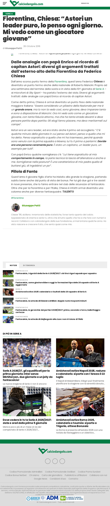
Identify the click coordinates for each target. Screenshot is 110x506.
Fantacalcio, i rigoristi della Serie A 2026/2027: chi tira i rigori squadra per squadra (56, 273)
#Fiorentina (17, 197)
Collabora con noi (98, 475)
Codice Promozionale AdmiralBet (26, 471)
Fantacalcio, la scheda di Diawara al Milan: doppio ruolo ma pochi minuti (51, 301)
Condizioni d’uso (58, 478)
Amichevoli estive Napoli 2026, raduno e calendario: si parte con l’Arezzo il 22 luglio (81, 374)
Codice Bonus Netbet (16, 475)
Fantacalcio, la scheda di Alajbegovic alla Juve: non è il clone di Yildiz (49, 319)
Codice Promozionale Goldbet (60, 471)
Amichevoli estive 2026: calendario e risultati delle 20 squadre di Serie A (51, 291)
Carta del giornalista (52, 475)
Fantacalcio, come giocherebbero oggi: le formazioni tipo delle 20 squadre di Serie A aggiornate (57, 283)
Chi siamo (34, 475)
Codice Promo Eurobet (89, 471)
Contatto (73, 478)
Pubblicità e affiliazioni (76, 475)
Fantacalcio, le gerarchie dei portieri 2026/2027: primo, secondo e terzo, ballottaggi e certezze (58, 311)
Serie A (100, 89)
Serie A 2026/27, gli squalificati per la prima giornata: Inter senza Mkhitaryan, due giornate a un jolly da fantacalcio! (27, 375)
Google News (40, 478)
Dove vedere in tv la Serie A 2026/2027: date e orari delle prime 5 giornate (27, 421)
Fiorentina (61, 81)
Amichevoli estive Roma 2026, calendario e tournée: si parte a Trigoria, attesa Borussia (76, 423)
